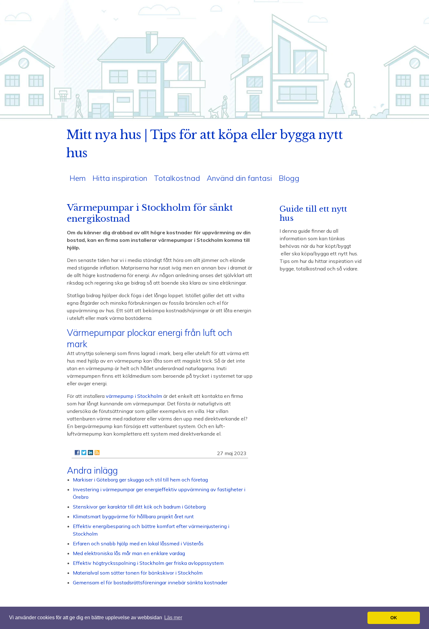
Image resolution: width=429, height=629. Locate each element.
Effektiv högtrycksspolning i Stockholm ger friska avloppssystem (148, 563)
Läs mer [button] (173, 617)
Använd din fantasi (239, 178)
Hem (77, 178)
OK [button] (393, 617)
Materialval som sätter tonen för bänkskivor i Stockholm (138, 573)
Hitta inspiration (119, 178)
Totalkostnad (177, 178)
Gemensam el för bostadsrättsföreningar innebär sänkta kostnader (150, 582)
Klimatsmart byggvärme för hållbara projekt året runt (133, 516)
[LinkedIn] (90, 452)
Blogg (289, 178)
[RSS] (97, 452)
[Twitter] (83, 452)
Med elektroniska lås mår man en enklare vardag (129, 553)
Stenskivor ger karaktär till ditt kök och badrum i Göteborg (139, 507)
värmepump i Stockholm (134, 396)
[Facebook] (77, 452)
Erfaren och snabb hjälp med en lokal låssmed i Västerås (138, 543)
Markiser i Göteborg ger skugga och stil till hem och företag (140, 479)
